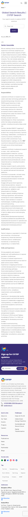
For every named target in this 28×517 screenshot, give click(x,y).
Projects (3, 425)
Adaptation (23, 473)
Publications (5, 438)
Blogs (3, 450)
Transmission (5, 480)
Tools (2, 444)
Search (8, 7)
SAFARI (20, 476)
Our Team (4, 419)
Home (2, 7)
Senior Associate (7, 45)
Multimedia (4, 447)
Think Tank (4, 469)
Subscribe (20, 368)
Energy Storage (5, 476)
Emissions (14, 476)
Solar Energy (15, 473)
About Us (4, 416)
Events (3, 422)
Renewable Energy (14, 469)
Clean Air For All (20, 416)
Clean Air (22, 469)
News (3, 441)
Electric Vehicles (5, 473)
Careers (3, 428)
